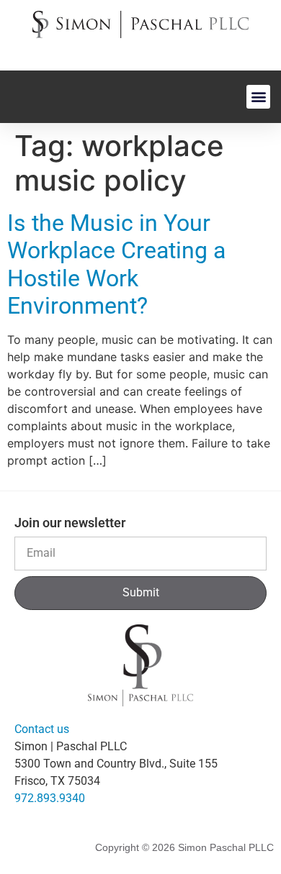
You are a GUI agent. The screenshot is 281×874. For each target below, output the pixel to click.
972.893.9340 (49, 798)
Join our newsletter (69, 523)
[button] (258, 97)
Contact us (41, 729)
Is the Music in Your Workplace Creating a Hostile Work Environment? (116, 264)
